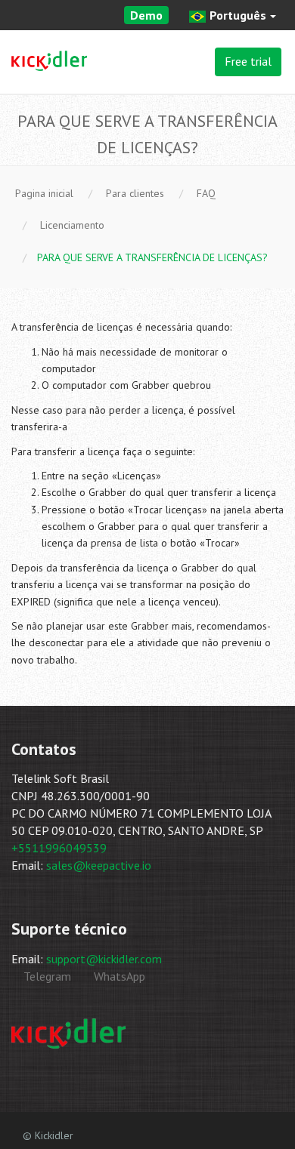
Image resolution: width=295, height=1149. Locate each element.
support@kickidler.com (104, 958)
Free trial (248, 61)
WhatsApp (118, 976)
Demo (146, 15)
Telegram (45, 976)
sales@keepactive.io (98, 865)
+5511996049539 (59, 847)
